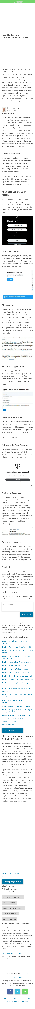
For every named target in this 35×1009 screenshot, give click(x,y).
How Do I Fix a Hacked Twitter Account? (16, 665)
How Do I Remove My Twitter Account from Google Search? (17, 657)
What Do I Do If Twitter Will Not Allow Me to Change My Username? (17, 720)
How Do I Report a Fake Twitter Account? (16, 662)
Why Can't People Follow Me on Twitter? (16, 706)
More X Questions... (9, 725)
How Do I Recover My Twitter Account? (16, 672)
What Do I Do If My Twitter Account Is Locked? (15, 701)
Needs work (17, 977)
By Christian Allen (13, 108)
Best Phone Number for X (11, 873)
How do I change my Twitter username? (16, 715)
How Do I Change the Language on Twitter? (17, 679)
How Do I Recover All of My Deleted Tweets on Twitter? (17, 695)
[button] (33, 1)
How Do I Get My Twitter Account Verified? (17, 676)
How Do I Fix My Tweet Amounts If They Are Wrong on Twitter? (17, 711)
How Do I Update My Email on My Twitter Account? (16, 690)
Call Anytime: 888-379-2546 (11, 953)
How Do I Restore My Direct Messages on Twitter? (17, 684)
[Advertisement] (17, 52)
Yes (26, 973)
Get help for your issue (12, 730)
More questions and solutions (13, 877)
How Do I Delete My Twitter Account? (15, 669)
